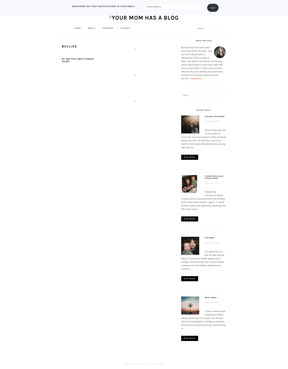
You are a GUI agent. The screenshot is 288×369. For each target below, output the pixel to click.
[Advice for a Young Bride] (190, 124)
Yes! (213, 7)
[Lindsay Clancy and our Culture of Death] (190, 184)
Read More (189, 157)
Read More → (197, 78)
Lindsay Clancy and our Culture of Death (214, 177)
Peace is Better (211, 297)
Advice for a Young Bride (214, 116)
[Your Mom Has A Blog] (144, 18)
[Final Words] (190, 246)
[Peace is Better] (190, 306)
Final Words (209, 238)
